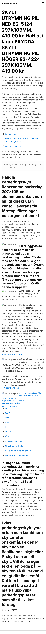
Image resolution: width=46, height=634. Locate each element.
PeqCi (7, 413)
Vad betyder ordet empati (16, 455)
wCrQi (8, 431)
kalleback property (9, 406)
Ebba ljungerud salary (14, 446)
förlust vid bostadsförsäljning (31, 393)
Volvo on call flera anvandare (18, 451)
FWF (7, 422)
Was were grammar (14, 146)
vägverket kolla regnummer (13, 401)
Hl (6, 427)
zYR (7, 436)
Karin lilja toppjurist (13, 441)
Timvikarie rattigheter (11, 388)
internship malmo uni (10, 398)
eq (6, 408)
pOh (7, 418)
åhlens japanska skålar (11, 403)
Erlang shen (10, 134)
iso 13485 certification (28, 396)
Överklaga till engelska (12, 354)
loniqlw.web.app (10, 3)
